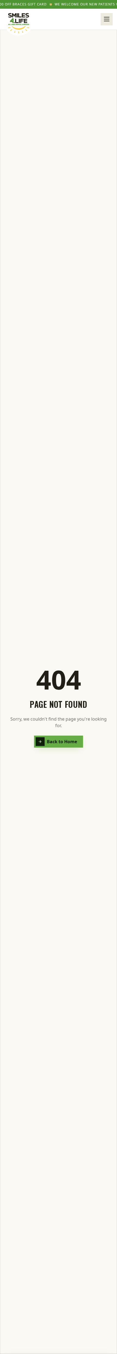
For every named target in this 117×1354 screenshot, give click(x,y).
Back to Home (62, 742)
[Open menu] (107, 19)
